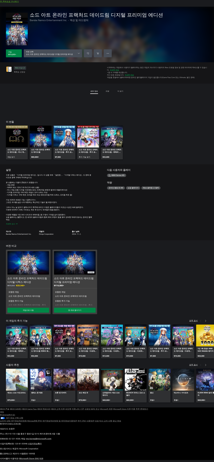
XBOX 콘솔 (4, 409)
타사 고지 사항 (105, 420)
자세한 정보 (114, 70)
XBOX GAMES (16, 409)
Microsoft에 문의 (34, 420)
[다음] (205, 321)
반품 (133, 409)
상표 (97, 420)
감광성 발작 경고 (92, 409)
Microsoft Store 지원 (122, 409)
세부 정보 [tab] (94, 91)
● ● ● (108, 53)
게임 (2, 412)
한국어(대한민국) (7, 415)
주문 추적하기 (142, 409)
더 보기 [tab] (120, 91)
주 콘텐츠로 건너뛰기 (9, 1)
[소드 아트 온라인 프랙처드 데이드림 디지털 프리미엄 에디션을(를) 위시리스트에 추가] (88, 53)
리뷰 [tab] (107, 91)
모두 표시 (193, 320)
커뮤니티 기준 (78, 409)
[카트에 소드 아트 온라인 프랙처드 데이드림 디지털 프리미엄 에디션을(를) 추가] (98, 53)
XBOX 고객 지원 (58, 409)
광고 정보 (117, 420)
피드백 (68, 409)
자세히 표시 (10, 224)
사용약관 (90, 420)
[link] (17, 142)
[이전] (200, 321)
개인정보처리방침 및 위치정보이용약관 (59, 420)
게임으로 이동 (28, 310)
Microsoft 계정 (106, 409)
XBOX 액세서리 (44, 409)
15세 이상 (18, 68)
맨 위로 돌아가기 (74, 310)
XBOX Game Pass (29, 409)
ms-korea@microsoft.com (38, 438)
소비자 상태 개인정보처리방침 (13, 420)
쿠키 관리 (82, 420)
